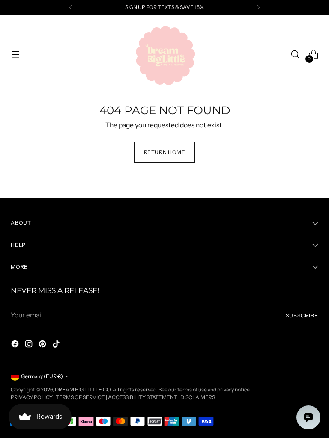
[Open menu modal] (15, 54)
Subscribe (302, 315)
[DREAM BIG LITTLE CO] (164, 54)
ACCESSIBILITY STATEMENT (142, 397)
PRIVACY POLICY (32, 397)
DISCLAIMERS (197, 397)
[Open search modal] (295, 54)
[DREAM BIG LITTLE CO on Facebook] (16, 345)
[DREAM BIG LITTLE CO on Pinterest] (43, 345)
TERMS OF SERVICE (80, 397)
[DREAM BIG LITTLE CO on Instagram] (29, 345)
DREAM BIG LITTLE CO (83, 389)
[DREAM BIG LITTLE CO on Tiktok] (57, 345)
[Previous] (70, 7)
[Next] (258, 7)
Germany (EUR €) (42, 376)
